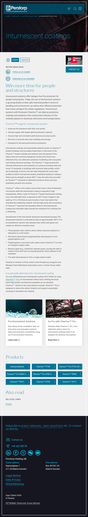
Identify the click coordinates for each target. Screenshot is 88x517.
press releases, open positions (42, 425)
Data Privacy (13, 479)
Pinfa (9, 404)
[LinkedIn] (8, 453)
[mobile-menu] (80, 9)
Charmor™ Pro (12, 279)
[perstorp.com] (18, 9)
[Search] (75, 8)
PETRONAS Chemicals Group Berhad (23, 503)
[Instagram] (23, 453)
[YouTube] (38, 453)
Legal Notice (13, 475)
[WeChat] (30, 453)
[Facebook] (16, 453)
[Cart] (69, 8)
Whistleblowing (15, 484)
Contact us (16, 439)
